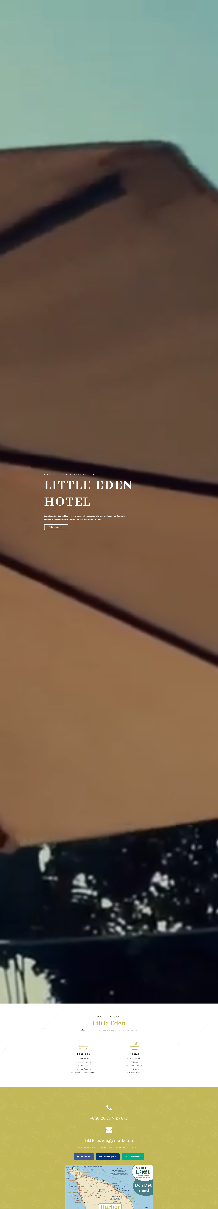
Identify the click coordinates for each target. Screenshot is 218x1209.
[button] (56, 527)
